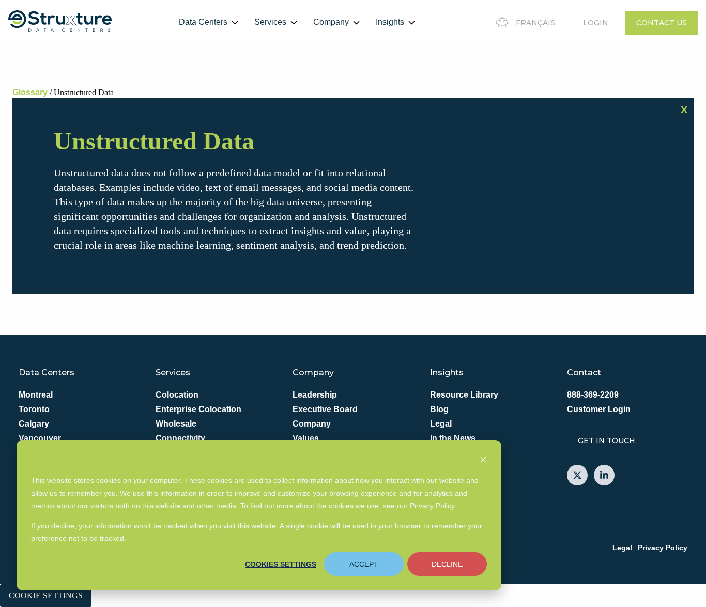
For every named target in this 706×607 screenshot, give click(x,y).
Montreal (36, 394)
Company (331, 22)
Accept (363, 564)
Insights (390, 22)
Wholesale (176, 423)
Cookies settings (280, 564)
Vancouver (40, 438)
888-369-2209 (593, 394)
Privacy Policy (662, 547)
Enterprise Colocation (198, 409)
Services (270, 22)
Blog (439, 409)
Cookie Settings (46, 595)
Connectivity (180, 438)
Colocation (177, 394)
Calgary (34, 423)
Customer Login (599, 409)
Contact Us (661, 22)
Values (306, 438)
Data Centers (203, 22)
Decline (447, 564)
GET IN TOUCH (606, 440)
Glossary (30, 92)
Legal (441, 423)
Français (535, 22)
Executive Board (325, 409)
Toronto (34, 409)
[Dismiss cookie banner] (483, 460)
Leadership (315, 394)
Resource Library (464, 394)
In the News (452, 438)
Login (595, 22)
